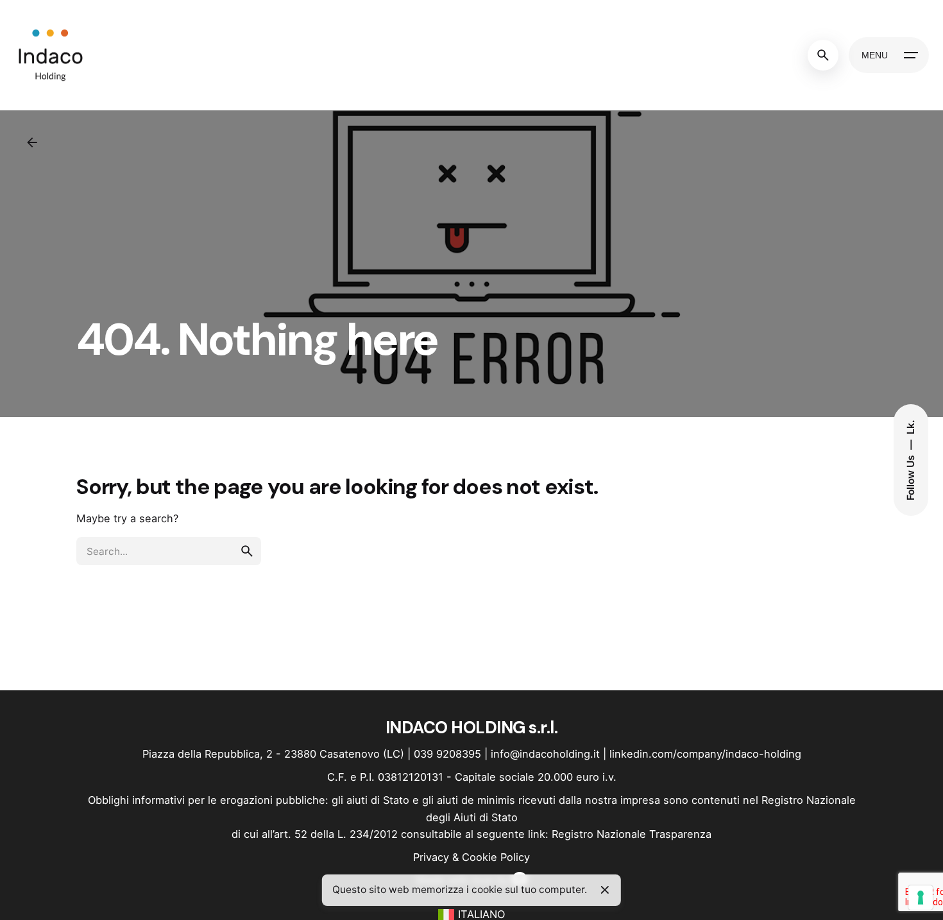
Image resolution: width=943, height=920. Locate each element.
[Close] (605, 890)
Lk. (910, 427)
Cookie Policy (496, 857)
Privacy (431, 857)
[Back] (32, 142)
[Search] (823, 55)
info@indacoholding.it (545, 753)
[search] (247, 551)
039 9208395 (447, 753)
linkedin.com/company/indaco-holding (705, 753)
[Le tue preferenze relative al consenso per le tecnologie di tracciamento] (920, 897)
